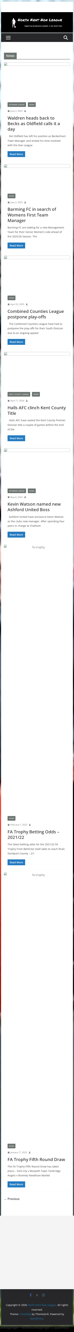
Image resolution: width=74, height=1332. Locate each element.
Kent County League (19, 394)
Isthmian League (17, 104)
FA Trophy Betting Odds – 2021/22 (33, 834)
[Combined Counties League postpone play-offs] (37, 274)
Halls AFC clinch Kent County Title (37, 410)
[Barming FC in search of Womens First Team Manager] (37, 177)
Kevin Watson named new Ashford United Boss (34, 506)
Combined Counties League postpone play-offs (36, 314)
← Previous (12, 1199)
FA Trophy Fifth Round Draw (36, 1159)
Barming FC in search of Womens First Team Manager (32, 214)
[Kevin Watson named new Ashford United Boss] (37, 466)
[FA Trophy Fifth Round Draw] (37, 1006)
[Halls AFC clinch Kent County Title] (37, 370)
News (31, 104)
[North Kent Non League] (37, 15)
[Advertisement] (37, 1252)
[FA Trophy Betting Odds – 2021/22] (37, 678)
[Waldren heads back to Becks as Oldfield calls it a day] (37, 80)
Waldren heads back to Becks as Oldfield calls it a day (34, 123)
